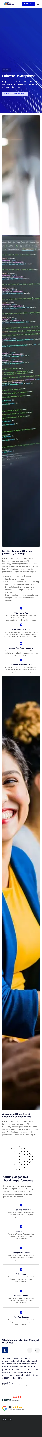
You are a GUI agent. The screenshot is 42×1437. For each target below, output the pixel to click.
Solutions (6, 70)
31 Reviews (16, 1400)
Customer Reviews (16, 1410)
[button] (38, 4)
